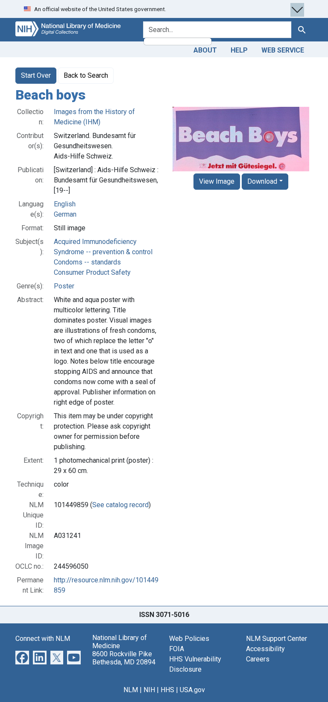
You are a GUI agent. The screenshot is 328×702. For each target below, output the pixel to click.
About (205, 50)
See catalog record (120, 505)
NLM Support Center (276, 638)
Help (239, 50)
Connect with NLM (42, 638)
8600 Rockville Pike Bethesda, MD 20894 (123, 658)
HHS (167, 690)
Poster (64, 286)
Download (262, 181)
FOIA (176, 649)
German (65, 214)
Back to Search (86, 75)
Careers (257, 659)
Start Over (36, 75)
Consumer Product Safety (92, 272)
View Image (216, 181)
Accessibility (265, 649)
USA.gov (192, 690)
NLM (130, 690)
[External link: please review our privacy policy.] (22, 657)
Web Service (282, 50)
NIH (149, 690)
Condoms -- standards (87, 262)
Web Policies (189, 638)
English (65, 204)
